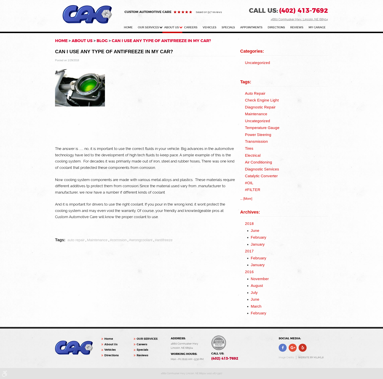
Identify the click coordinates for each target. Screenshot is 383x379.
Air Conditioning (258, 162)
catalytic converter (261, 176)
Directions (276, 27)
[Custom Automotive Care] (87, 14)
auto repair (76, 240)
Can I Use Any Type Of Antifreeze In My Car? (161, 40)
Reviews (296, 27)
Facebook (283, 348)
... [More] (246, 198)
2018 (249, 223)
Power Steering (258, 135)
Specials (228, 27)
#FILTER (252, 190)
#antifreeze (164, 240)
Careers (190, 27)
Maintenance (97, 240)
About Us (171, 27)
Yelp (303, 348)
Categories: (252, 51)
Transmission (256, 141)
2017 (249, 251)
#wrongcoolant (140, 240)
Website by (310, 357)
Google (293, 348)
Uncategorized (257, 63)
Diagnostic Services (262, 169)
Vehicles (209, 27)
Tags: (245, 81)
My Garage (317, 27)
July (254, 292)
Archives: (250, 212)
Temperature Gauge (262, 128)
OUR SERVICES (148, 27)
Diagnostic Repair (260, 107)
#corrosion (118, 240)
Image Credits (286, 357)
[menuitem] (129, 28)
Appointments (251, 27)
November (260, 279)
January (258, 244)
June (255, 230)
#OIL (249, 183)
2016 (249, 272)
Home (128, 27)
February (258, 237)
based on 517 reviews (209, 12)
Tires (249, 148)
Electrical (253, 155)
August (257, 286)
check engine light (262, 100)
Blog (102, 40)
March (256, 306)
